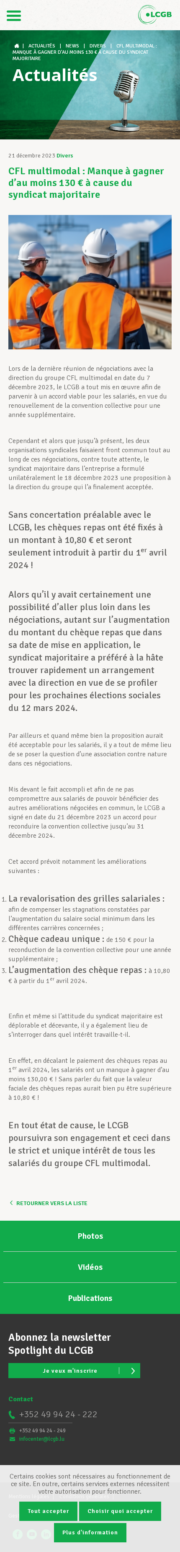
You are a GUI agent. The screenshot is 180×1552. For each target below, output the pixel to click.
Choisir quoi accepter (120, 1511)
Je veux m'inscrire (70, 1370)
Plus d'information (90, 1532)
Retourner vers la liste (51, 1203)
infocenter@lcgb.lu (41, 1439)
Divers (65, 155)
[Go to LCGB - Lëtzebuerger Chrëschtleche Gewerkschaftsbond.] (17, 46)
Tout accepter (48, 1511)
